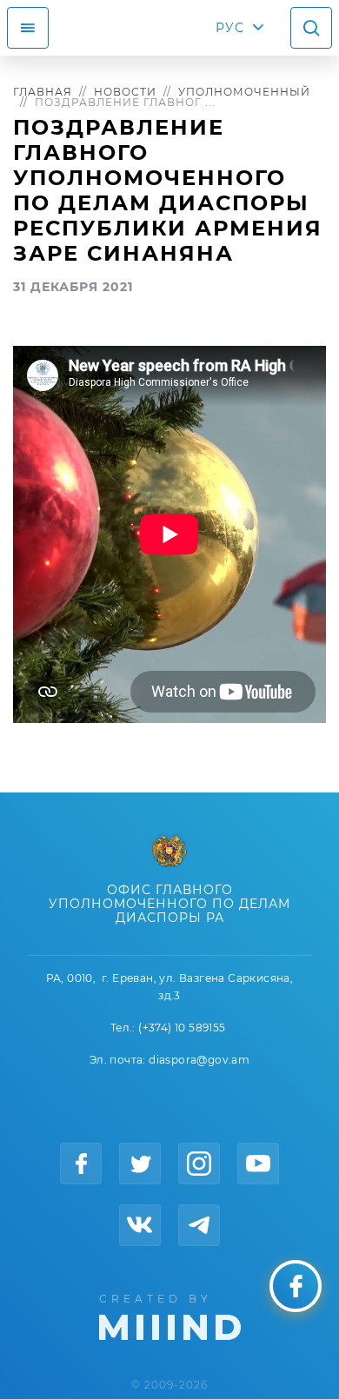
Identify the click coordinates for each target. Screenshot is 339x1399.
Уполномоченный (244, 91)
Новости (125, 91)
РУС (230, 28)
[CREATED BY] (170, 1315)
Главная (42, 91)
